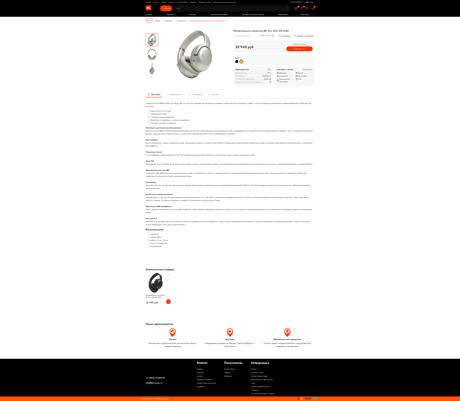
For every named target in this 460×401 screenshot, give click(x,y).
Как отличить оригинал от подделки (263, 394)
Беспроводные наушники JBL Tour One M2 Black (155, 296)
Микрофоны (283, 14)
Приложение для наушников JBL (224, 2)
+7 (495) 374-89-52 (296, 2)
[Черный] (237, 61)
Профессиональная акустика (253, 14)
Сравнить (193, 2)
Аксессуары (304, 14)
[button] (267, 36)
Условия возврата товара (259, 376)
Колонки (149, 14)
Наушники (171, 14)
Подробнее (308, 69)
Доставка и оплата (205, 2)
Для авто (192, 14)
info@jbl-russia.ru (309, 2)
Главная (148, 2)
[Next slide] (152, 76)
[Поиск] (287, 8)
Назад (149, 20)
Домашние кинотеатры (219, 14)
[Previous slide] (163, 54)
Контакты (172, 2)
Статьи (253, 383)
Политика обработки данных (260, 387)
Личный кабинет (182, 2)
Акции (155, 2)
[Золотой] (241, 61)
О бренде (254, 390)
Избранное (228, 376)
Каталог (164, 2)
